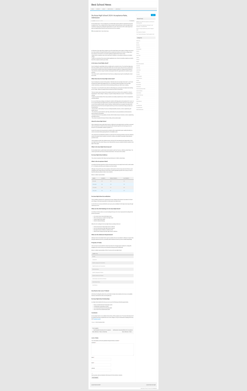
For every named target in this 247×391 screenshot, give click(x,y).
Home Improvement (140, 63)
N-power (138, 74)
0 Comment (131, 20)
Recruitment (138, 84)
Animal (137, 42)
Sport (137, 99)
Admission (138, 40)
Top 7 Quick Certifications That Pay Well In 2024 (145, 34)
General (137, 59)
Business (138, 44)
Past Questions (139, 78)
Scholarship (138, 86)
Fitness (137, 53)
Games (137, 57)
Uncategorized (139, 105)
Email (92, 362)
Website (93, 368)
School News (138, 92)
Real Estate (138, 82)
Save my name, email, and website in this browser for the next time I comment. (106, 375)
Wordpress (155, 388)
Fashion (137, 51)
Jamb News (138, 69)
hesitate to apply (97, 319)
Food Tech (138, 55)
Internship (138, 67)
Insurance (138, 65)
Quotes (137, 80)
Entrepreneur (138, 49)
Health (137, 61)
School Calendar (139, 90)
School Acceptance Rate (100, 322)
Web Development (139, 109)
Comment (93, 342)
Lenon (94, 20)
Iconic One (143, 388)
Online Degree (139, 76)
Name (92, 357)
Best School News (101, 4)
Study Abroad (139, 101)
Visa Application (139, 107)
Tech (137, 103)
